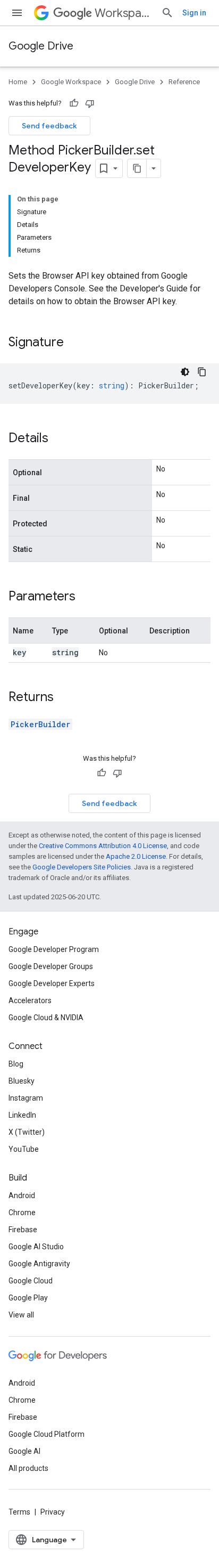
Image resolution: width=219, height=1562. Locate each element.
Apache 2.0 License (136, 856)
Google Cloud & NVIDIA (46, 1017)
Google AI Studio (36, 1246)
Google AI (24, 1451)
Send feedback (49, 126)
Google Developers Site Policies (81, 867)
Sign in (194, 13)
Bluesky (22, 1081)
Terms (19, 1512)
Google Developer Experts (52, 983)
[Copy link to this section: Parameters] (86, 597)
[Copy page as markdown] (137, 168)
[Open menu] (17, 13)
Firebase (23, 1229)
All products (28, 1468)
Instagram (26, 1098)
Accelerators (30, 1000)
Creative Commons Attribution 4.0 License (103, 846)
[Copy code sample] (201, 371)
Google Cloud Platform (47, 1434)
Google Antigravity (39, 1263)
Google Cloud (31, 1280)
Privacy (52, 1512)
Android (22, 1195)
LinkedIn (22, 1115)
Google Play (28, 1297)
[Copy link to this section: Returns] (64, 697)
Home (18, 82)
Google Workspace (71, 82)
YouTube (24, 1149)
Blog (16, 1064)
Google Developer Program (54, 949)
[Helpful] (74, 103)
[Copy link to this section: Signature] (74, 343)
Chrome (22, 1212)
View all (21, 1315)
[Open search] (167, 12)
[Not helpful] (90, 103)
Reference (184, 82)
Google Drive (41, 46)
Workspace (124, 13)
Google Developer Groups (51, 966)
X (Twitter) (27, 1132)
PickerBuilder (40, 724)
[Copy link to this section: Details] (59, 439)
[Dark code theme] (184, 371)
